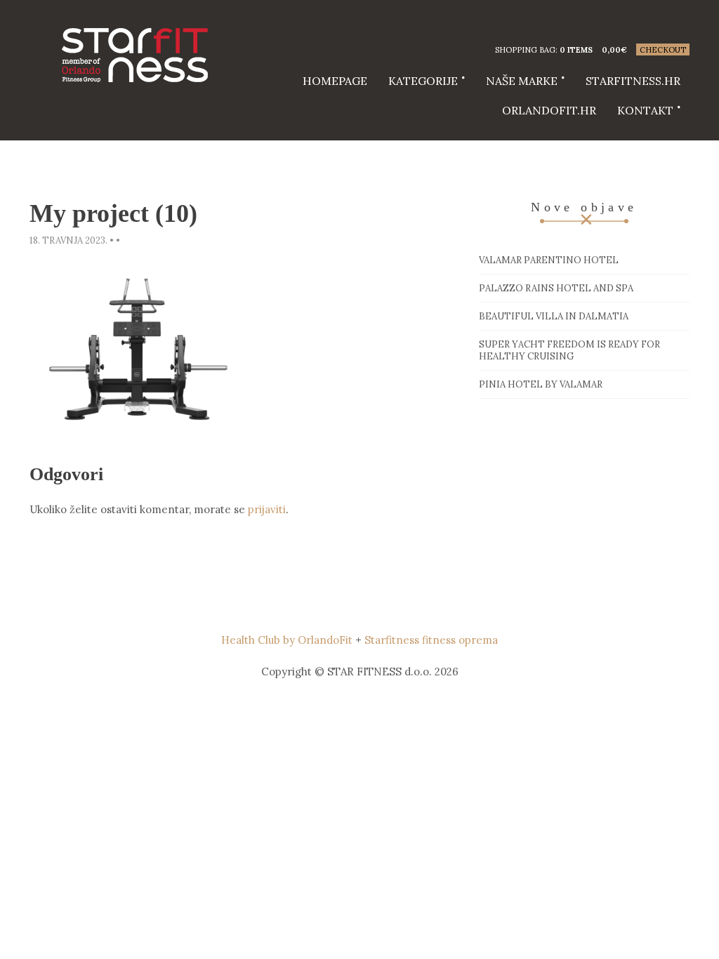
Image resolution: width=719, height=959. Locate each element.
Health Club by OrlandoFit (286, 640)
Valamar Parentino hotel (549, 260)
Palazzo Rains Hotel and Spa (556, 288)
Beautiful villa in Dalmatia (553, 316)
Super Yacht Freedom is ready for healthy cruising (569, 350)
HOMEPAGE (335, 81)
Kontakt (645, 110)
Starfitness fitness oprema (431, 640)
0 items (576, 50)
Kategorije (423, 81)
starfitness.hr (633, 81)
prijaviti (267, 509)
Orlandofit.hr (549, 110)
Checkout (663, 50)
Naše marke (522, 81)
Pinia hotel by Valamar (540, 384)
